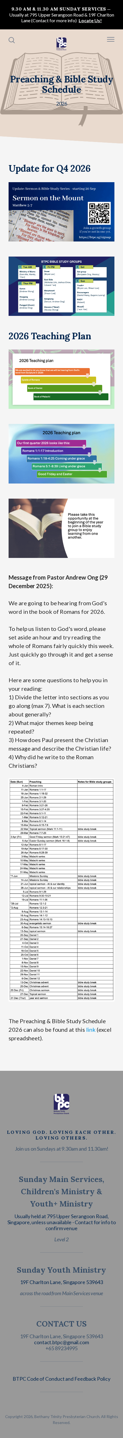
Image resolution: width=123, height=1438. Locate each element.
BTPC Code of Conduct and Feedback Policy (61, 1379)
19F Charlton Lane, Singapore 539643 (61, 1282)
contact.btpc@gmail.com (61, 1342)
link (91, 1029)
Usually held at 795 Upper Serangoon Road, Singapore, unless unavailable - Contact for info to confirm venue (61, 1222)
